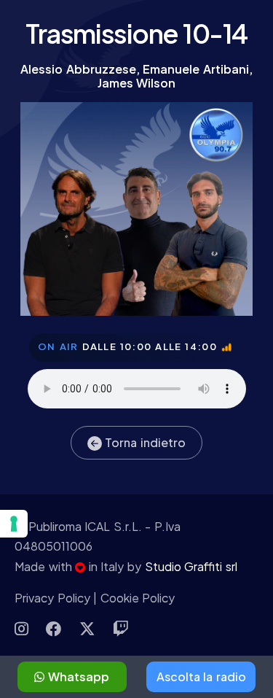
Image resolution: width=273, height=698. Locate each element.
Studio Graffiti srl (191, 566)
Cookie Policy (137, 597)
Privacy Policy (52, 597)
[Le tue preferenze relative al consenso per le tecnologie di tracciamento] (14, 524)
